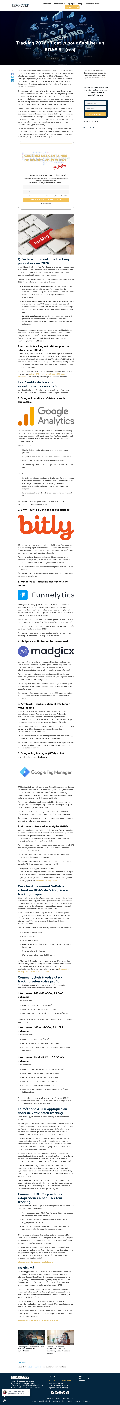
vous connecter (34, 1367)
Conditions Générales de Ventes (78, 1401)
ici (104, 78)
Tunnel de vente (53, 58)
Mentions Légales (58, 1401)
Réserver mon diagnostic (46, 880)
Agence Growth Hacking (58, 1388)
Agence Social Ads (56, 1383)
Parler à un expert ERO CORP (60, 1381)
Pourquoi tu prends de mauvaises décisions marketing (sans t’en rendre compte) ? (60, 1343)
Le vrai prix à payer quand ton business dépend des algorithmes (31, 1343)
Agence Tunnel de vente (58, 1385)
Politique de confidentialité (40, 1401)
